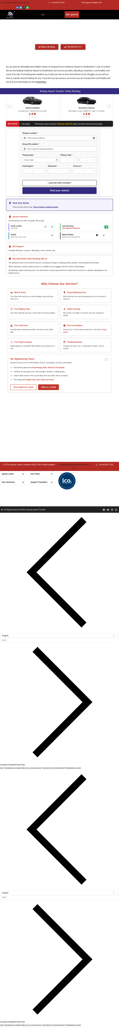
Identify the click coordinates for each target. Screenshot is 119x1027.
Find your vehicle (59, 190)
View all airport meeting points (45, 207)
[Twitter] (20, 7)
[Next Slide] (109, 106)
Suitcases (53, 166)
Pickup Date (28, 155)
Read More (41, 82)
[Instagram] (24, 7)
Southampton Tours (23, 387)
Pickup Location (30, 133)
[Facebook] (17, 7)
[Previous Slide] (10, 106)
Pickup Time (66, 155)
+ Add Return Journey (59, 183)
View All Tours (48, 387)
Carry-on (77, 166)
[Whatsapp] (27, 7)
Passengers (28, 166)
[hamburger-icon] (42, 14)
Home (40, 22)
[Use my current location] (94, 138)
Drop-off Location (30, 144)
